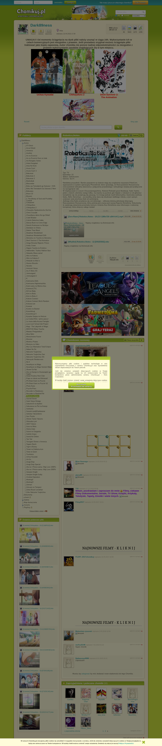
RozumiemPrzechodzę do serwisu (81, 385)
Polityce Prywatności (126, 743)
